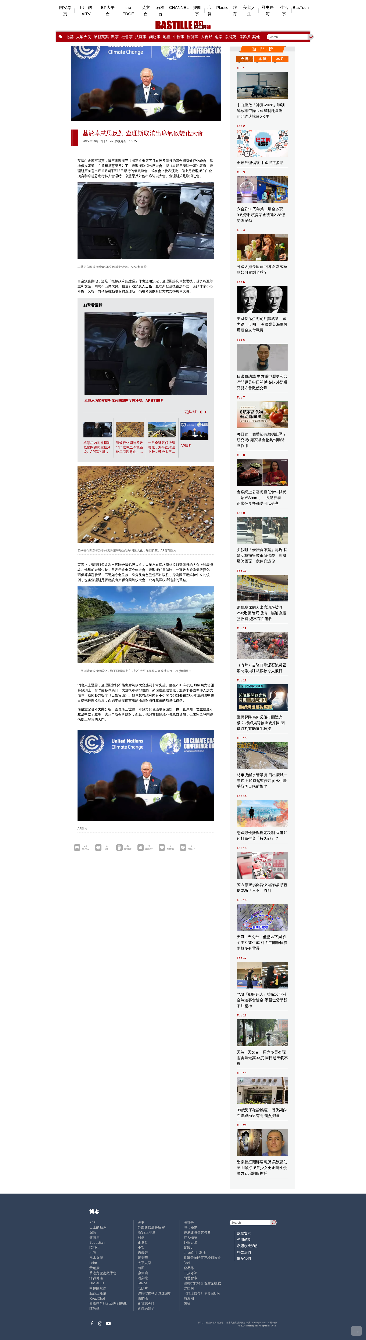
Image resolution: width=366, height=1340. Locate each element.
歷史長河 (268, 10)
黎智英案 (101, 37)
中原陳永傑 (97, 1288)
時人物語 (190, 1237)
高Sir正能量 (146, 1232)
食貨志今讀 (146, 1303)
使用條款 (244, 1239)
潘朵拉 (143, 1278)
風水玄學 (96, 1258)
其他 (256, 37)
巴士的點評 (97, 1227)
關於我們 (244, 1258)
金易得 (189, 1268)
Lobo (93, 1263)
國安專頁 (65, 10)
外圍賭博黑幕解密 (151, 1227)
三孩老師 (190, 1273)
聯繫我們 (244, 1252)
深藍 (92, 1232)
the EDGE (128, 10)
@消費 (230, 37)
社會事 (127, 37)
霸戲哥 (143, 1253)
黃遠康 (94, 1268)
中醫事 (178, 37)
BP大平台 (108, 10)
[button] (199, 412)
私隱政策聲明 (247, 1246)
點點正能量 (97, 1293)
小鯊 (141, 1247)
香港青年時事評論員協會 (202, 1258)
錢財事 (155, 37)
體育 (235, 10)
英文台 (146, 10)
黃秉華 (143, 1258)
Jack (187, 1263)
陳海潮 (189, 1298)
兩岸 (218, 37)
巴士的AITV (86, 10)
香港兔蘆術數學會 (102, 1273)
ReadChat (97, 1298)
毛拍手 (189, 1222)
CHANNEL (179, 7)
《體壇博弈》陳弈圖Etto (202, 1293)
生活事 (284, 10)
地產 (167, 37)
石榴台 (160, 10)
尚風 (141, 1268)
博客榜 (244, 37)
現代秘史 (190, 1227)
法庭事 (141, 37)
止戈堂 (143, 1242)
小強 (92, 1253)
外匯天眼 (190, 1242)
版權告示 (244, 1233)
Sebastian (97, 1242)
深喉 (141, 1222)
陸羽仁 (94, 1247)
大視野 (206, 37)
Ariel (92, 1222)
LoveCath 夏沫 (195, 1253)
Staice (142, 1283)
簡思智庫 (190, 1278)
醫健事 (192, 37)
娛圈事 (197, 10)
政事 (115, 37)
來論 (187, 1303)
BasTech (301, 7)
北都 (69, 37)
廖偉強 (143, 1273)
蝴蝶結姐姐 (146, 1308)
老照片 (143, 1288)
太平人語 (144, 1263)
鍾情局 (94, 1237)
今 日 (244, 59)
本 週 (262, 59)
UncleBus (96, 1283)
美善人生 (249, 10)
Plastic (222, 7)
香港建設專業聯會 (197, 1232)
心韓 (210, 10)
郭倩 (141, 1237)
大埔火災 (83, 37)
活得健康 (96, 1278)
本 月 (280, 59)
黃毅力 (189, 1247)
